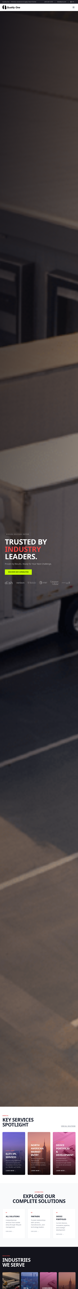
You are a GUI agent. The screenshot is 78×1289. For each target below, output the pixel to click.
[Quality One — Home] (11, 7)
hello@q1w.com (61, 2)
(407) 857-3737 (48, 2)
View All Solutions (68, 1126)
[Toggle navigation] (74, 7)
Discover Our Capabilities (18, 572)
